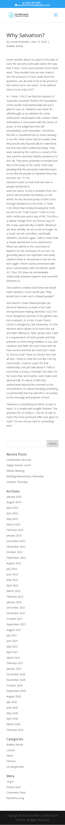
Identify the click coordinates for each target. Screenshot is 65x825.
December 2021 (15, 607)
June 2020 (12, 707)
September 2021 (16, 624)
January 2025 (14, 496)
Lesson (10, 750)
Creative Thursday (17, 482)
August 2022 (13, 563)
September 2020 (16, 691)
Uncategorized (14, 766)
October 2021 (14, 618)
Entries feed (13, 787)
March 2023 (13, 524)
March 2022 (13, 591)
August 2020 (13, 696)
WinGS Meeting (15, 470)
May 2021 (12, 646)
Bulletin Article (14, 46)
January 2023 (14, 535)
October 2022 (14, 552)
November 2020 (15, 680)
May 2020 (12, 713)
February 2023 (14, 530)
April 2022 (12, 585)
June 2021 (12, 641)
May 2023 (12, 519)
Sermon (11, 761)
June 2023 (12, 513)
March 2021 (13, 657)
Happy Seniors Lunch (18, 465)
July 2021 (11, 635)
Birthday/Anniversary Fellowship (25, 476)
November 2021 (15, 613)
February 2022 (14, 596)
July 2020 (11, 702)
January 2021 (14, 668)
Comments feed (15, 792)
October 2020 (14, 685)
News (9, 755)
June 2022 (12, 574)
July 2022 (11, 568)
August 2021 (13, 630)
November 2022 (15, 546)
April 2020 (12, 718)
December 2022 (15, 541)
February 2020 (14, 729)
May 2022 (12, 579)
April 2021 (12, 652)
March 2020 (13, 724)
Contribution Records (18, 459)
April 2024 (12, 507)
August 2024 (13, 502)
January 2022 (14, 602)
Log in (10, 781)
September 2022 (16, 557)
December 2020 (15, 674)
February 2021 (14, 663)
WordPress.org (15, 798)
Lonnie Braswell (19, 41)
